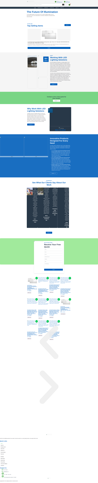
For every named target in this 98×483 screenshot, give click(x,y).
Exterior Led (2, 450)
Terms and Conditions (4, 463)
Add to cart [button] (29, 292)
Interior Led (46, 7)
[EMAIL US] (56, 2)
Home (35, 7)
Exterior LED (52, 7)
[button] (49, 342)
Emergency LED (40, 7)
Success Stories (3, 452)
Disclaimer (2, 456)
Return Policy (3, 458)
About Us (57, 7)
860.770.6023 (60, 130)
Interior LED (2, 448)
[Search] (63, 4)
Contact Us (62, 7)
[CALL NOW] (65, 2)
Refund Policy (3, 460)
